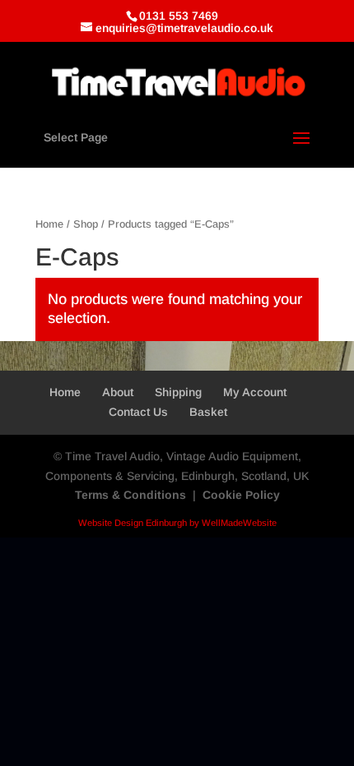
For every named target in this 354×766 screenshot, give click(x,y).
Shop (85, 224)
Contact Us (138, 411)
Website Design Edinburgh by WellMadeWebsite (177, 523)
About (117, 392)
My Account (254, 392)
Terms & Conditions (130, 494)
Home (49, 224)
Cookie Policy (241, 494)
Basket (208, 411)
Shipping (178, 392)
